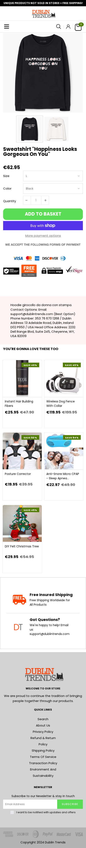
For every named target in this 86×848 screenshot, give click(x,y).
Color (7, 188)
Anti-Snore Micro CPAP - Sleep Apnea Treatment (62, 476)
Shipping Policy (43, 750)
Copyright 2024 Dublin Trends (43, 842)
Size (6, 176)
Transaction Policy (43, 763)
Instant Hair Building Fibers (19, 403)
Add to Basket (43, 214)
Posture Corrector (18, 474)
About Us (43, 725)
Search (43, 719)
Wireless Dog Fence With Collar (60, 403)
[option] (43, 72)
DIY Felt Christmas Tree (22, 546)
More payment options (43, 235)
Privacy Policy (43, 731)
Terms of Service (43, 757)
